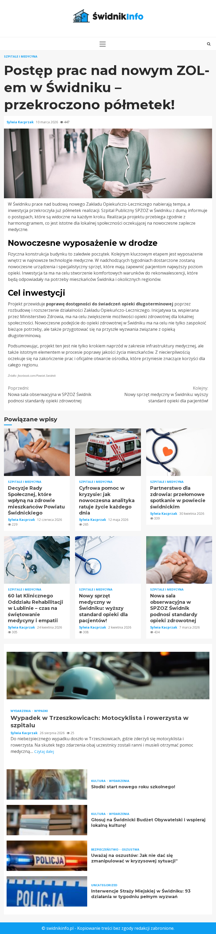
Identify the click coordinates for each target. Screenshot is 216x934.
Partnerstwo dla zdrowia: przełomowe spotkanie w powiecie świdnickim (179, 452)
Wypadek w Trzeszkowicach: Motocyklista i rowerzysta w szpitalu (108, 675)
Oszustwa (130, 849)
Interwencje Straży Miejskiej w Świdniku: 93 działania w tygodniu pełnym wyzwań (47, 891)
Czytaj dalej (44, 751)
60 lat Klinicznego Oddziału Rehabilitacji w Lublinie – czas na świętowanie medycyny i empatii (37, 560)
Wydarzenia (21, 710)
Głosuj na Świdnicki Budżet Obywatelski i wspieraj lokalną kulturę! (47, 820)
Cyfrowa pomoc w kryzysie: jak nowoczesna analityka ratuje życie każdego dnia (108, 452)
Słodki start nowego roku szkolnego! (47, 784)
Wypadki (41, 710)
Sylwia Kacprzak (21, 122)
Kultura (98, 780)
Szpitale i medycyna (20, 56)
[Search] (208, 44)
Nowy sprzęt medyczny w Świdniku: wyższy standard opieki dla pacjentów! (166, 394)
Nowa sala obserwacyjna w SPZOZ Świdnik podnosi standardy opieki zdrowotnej (49, 394)
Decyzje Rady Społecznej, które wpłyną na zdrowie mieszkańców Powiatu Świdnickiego (37, 452)
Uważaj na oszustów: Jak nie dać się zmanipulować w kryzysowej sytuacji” (47, 856)
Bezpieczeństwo (105, 849)
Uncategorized (104, 885)
